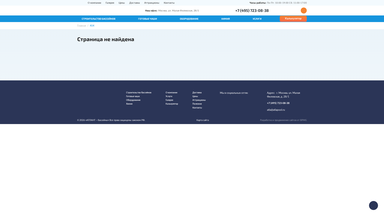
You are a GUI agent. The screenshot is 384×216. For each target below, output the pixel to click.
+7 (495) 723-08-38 (252, 10)
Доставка (134, 2)
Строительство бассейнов (98, 18)
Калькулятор (172, 104)
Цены (122, 2)
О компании (94, 2)
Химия (225, 18)
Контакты (169, 2)
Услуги (257, 18)
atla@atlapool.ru (276, 109)
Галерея (110, 2)
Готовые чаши (147, 18)
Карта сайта (202, 120)
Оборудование (189, 18)
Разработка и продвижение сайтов (278, 120)
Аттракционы (151, 2)
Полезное (197, 104)
